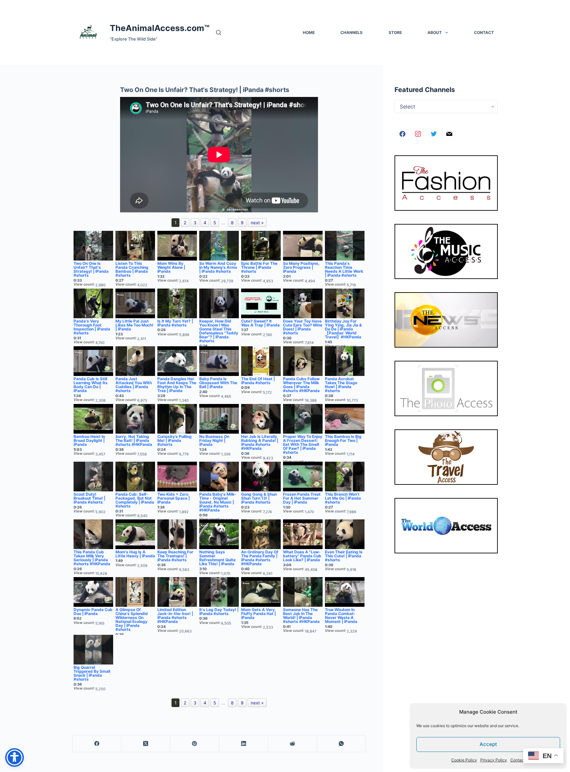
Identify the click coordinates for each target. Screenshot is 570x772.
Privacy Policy (493, 759)
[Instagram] (418, 134)
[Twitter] (434, 134)
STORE (395, 32)
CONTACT (484, 32)
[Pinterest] (194, 743)
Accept (488, 744)
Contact (517, 759)
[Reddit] (292, 743)
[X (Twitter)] (145, 743)
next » (257, 222)
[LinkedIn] (243, 743)
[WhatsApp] (341, 743)
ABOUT (435, 32)
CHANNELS (351, 32)
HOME (309, 32)
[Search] (218, 32)
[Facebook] (97, 743)
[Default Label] (449, 134)
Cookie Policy (464, 759)
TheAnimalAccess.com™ (159, 28)
